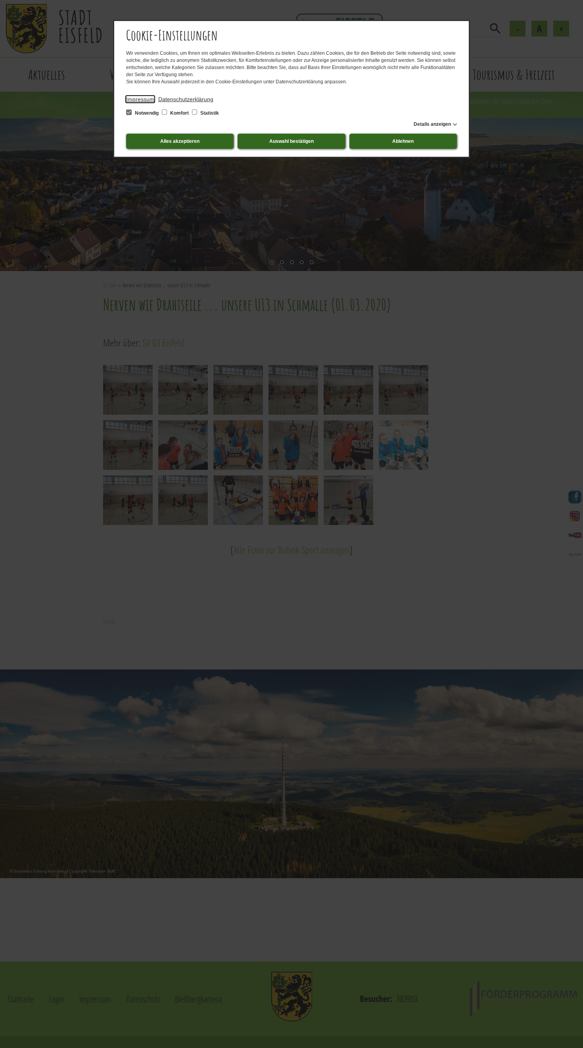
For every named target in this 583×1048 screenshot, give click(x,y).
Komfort (179, 113)
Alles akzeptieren (179, 141)
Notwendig (147, 113)
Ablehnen (403, 141)
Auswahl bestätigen (291, 141)
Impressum (140, 99)
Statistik (209, 113)
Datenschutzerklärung (185, 99)
